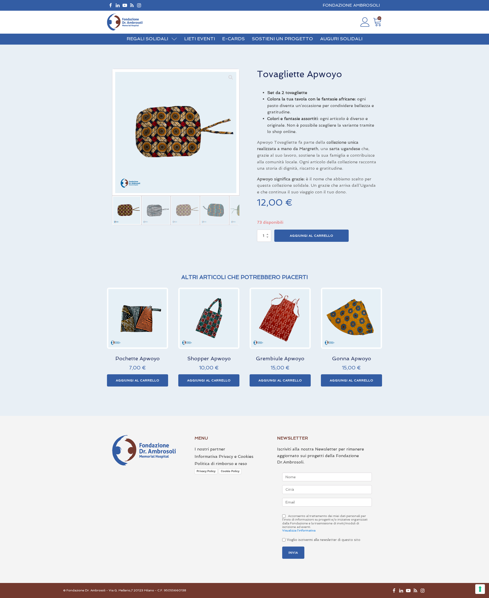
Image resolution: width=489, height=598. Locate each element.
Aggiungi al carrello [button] (137, 380)
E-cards (233, 38)
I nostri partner (210, 449)
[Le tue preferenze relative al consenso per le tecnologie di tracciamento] (480, 589)
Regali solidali (147, 38)
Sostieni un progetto (282, 38)
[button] (377, 22)
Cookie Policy (230, 471)
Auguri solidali (341, 38)
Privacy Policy (206, 471)
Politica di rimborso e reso (221, 463)
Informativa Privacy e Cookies (224, 456)
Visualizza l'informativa (299, 530)
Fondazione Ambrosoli (351, 5)
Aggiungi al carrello (311, 235)
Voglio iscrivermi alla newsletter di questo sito (323, 540)
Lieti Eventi (199, 38)
